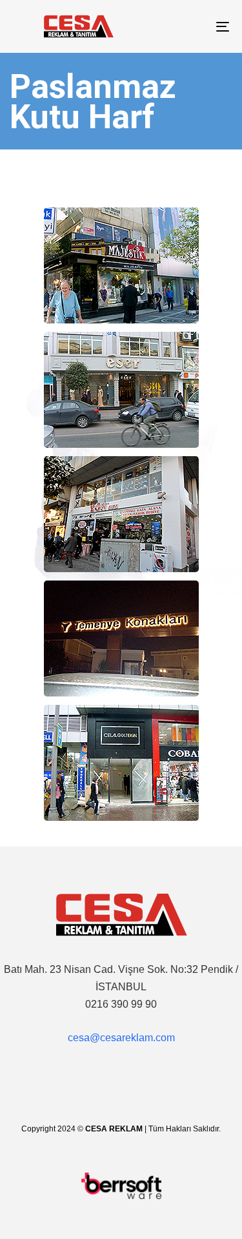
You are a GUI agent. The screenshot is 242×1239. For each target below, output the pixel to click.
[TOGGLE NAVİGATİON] (193, 26)
